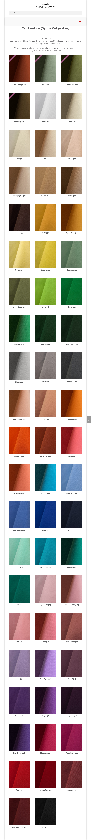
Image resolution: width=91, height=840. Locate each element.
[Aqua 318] (19, 565)
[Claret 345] (71, 676)
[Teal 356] (19, 602)
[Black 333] (45, 824)
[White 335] (45, 119)
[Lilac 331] (19, 676)
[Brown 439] (19, 230)
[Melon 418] (71, 454)
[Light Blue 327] (71, 491)
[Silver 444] (19, 379)
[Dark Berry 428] (19, 750)
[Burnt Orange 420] (19, 82)
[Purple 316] (19, 713)
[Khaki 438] (71, 193)
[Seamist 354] (71, 267)
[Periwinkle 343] (19, 528)
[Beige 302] (71, 156)
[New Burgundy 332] (19, 824)
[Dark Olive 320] (71, 82)
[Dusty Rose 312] (71, 639)
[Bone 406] (71, 119)
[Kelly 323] (71, 304)
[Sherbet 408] (19, 491)
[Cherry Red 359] (45, 787)
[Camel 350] (45, 193)
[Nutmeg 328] (19, 119)
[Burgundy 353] (71, 787)
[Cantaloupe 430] (19, 416)
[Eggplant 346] (71, 713)
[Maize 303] (19, 267)
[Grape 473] (45, 713)
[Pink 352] (19, 639)
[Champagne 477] (19, 193)
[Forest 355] (45, 341)
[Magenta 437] (45, 750)
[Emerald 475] (19, 341)
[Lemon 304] (45, 267)
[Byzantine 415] (71, 230)
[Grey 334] (45, 378)
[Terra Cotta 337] (45, 454)
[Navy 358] (71, 528)
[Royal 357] (45, 528)
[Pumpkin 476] (71, 416)
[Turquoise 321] (45, 565)
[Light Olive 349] (19, 304)
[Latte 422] (45, 156)
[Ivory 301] (19, 156)
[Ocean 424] (45, 491)
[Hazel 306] (45, 82)
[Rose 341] (45, 639)
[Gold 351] (45, 230)
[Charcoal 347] (71, 378)
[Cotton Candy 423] (71, 602)
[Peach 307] (45, 416)
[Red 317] (19, 787)
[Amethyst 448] (45, 676)
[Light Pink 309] (45, 602)
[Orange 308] (19, 454)
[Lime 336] (45, 304)
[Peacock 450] (71, 565)
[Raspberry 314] (71, 750)
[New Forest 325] (71, 341)
